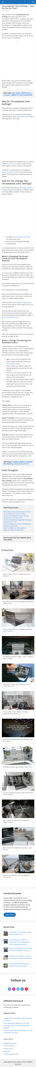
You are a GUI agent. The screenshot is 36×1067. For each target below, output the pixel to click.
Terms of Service (9, 1046)
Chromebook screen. (12, 317)
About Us (6, 1051)
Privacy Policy (8, 1049)
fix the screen (11, 164)
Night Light (27, 302)
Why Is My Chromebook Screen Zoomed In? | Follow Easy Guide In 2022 (17, 513)
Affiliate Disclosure (10, 1043)
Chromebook (15, 172)
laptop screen (24, 117)
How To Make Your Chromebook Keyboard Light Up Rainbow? (15, 529)
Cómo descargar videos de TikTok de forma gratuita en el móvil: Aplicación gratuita (16, 1025)
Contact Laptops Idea (10, 1054)
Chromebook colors (21, 237)
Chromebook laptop (13, 364)
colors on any (6, 172)
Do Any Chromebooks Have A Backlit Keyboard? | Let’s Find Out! (16, 517)
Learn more (9, 915)
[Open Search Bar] (33, 2)
